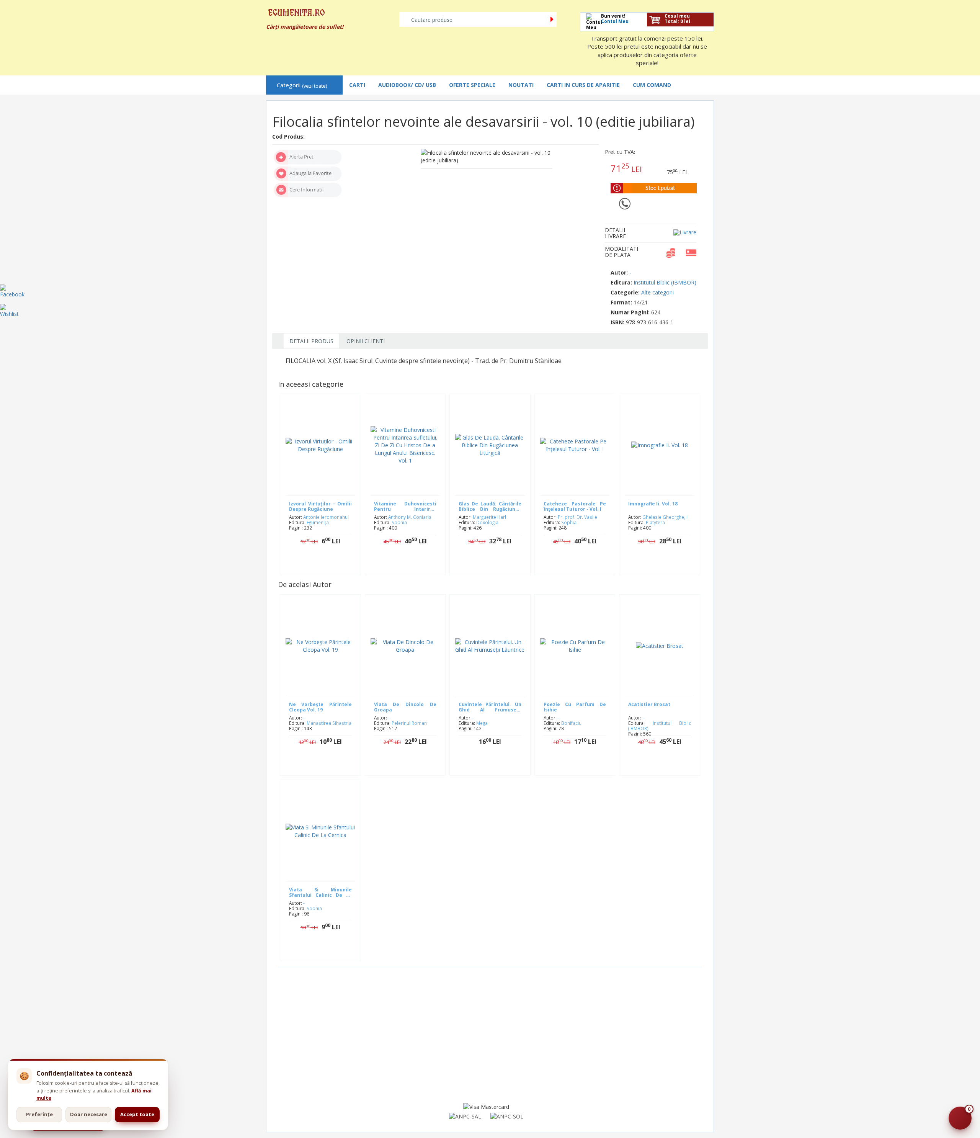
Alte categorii (657, 292)
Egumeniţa (318, 522)
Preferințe (39, 1114)
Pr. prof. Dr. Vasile (577, 517)
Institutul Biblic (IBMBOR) (665, 282)
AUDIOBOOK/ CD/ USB (407, 84)
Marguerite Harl (489, 517)
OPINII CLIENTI (365, 341)
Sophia (399, 522)
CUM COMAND (652, 84)
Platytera (655, 522)
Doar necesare (88, 1114)
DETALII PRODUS (311, 341)
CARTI (357, 84)
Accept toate (137, 1114)
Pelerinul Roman (409, 723)
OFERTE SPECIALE (472, 84)
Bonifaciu (571, 723)
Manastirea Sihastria (329, 723)
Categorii (302, 85)
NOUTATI (521, 84)
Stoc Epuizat (326, 565)
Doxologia (487, 522)
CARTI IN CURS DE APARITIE (583, 84)
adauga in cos (411, 565)
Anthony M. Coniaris (409, 517)
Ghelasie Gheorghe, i (665, 517)
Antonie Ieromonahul (326, 517)
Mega (482, 723)
